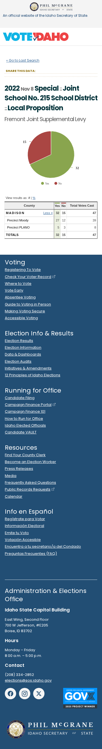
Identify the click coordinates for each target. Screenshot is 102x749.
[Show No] (58, 183)
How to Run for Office (24, 418)
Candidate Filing (20, 398)
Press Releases (19, 468)
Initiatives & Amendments (28, 368)
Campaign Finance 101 (25, 411)
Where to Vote (18, 283)
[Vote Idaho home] (36, 36)
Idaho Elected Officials (25, 425)
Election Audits (18, 361)
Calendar (13, 496)
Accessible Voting (21, 318)
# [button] (29, 198)
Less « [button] (48, 213)
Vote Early (14, 290)
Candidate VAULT (21, 432)
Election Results (19, 340)
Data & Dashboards (23, 354)
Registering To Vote (23, 269)
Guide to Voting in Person (28, 304)
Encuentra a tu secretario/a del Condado (43, 546)
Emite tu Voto (17, 533)
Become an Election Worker (30, 461)
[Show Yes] (45, 183)
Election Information (23, 347)
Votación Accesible (23, 539)
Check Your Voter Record (28, 276)
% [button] (34, 198)
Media (10, 475)
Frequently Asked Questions (30, 482)
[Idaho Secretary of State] (51, 6)
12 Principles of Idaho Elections (32, 375)
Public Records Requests (27, 489)
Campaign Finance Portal (28, 404)
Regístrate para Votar (25, 519)
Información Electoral (24, 525)
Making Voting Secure (25, 311)
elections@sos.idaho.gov (28, 680)
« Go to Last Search (22, 60)
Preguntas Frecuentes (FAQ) (31, 553)
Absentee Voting (20, 297)
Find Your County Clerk (25, 455)
